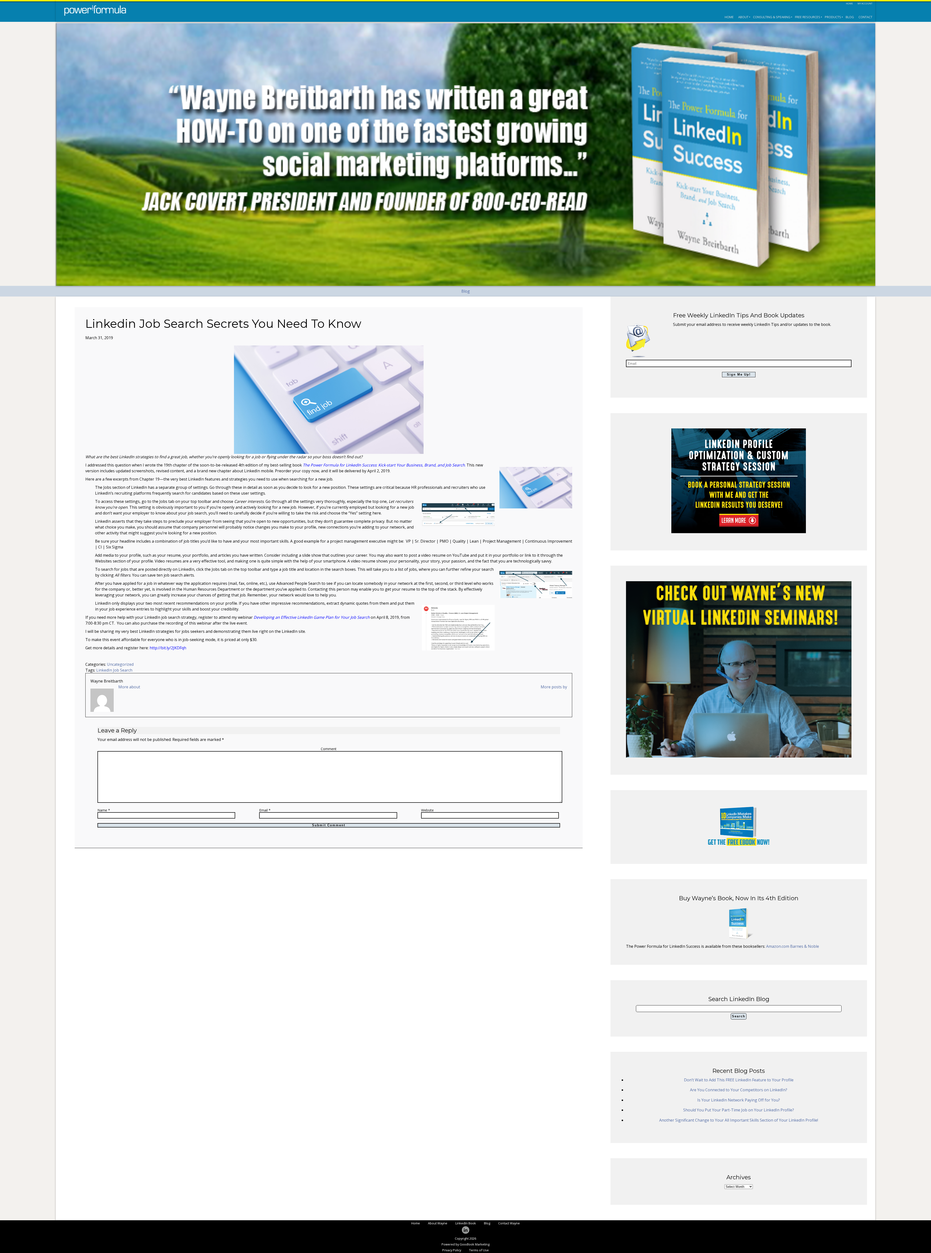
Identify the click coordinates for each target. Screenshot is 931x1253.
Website (427, 810)
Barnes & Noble (804, 946)
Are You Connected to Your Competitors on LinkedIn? (738, 1089)
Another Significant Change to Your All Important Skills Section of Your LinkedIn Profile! (738, 1120)
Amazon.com (778, 946)
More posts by (554, 687)
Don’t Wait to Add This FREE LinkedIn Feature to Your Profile (739, 1080)
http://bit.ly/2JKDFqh (168, 648)
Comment (329, 749)
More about (129, 687)
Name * (103, 810)
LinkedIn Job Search (114, 670)
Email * (265, 810)
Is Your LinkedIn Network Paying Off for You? (738, 1100)
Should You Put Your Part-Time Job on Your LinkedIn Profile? (738, 1110)
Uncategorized (120, 664)
